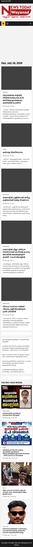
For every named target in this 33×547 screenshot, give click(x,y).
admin (12, 106)
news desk (15, 418)
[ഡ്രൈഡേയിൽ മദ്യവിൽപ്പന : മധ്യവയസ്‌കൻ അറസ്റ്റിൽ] (16, 397)
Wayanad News (6, 411)
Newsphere (24, 543)
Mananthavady (6, 194)
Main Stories (5, 526)
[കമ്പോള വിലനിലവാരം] (16, 135)
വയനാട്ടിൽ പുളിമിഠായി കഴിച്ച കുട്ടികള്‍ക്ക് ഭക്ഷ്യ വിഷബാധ (16, 199)
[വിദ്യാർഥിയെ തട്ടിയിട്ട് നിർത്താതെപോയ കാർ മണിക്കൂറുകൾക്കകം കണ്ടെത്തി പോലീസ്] (16, 78)
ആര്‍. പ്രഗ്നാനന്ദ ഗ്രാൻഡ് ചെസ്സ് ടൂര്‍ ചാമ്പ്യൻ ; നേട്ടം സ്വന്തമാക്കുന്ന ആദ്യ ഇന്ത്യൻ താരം (16, 356)
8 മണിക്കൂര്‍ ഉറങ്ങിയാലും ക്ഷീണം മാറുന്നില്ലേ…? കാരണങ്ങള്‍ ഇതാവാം (13, 371)
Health (4, 447)
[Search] (30, 23)
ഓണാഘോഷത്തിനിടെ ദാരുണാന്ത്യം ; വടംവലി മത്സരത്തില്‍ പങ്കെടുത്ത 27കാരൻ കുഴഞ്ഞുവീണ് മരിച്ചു (16, 363)
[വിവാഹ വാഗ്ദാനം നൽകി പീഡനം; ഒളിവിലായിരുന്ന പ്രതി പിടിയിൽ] (16, 289)
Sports (4, 488)
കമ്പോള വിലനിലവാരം (13, 152)
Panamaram (5, 92)
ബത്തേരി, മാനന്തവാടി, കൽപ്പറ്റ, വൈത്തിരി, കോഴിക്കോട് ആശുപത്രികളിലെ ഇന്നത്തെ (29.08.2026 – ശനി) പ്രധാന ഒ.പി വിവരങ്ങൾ (15, 348)
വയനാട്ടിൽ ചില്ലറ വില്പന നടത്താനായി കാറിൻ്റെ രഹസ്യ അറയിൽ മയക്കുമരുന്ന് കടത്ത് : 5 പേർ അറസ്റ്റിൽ (16, 253)
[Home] (3, 23)
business (4, 149)
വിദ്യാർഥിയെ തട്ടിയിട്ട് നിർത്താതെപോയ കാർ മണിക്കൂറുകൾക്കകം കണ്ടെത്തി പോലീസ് (13, 99)
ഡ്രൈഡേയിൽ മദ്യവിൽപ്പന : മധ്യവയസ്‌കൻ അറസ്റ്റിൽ (12, 414)
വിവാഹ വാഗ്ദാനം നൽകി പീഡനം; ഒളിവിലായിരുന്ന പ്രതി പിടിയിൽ (14, 309)
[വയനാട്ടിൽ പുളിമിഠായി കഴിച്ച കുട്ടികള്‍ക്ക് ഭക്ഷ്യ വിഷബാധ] (16, 180)
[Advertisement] (16, 43)
